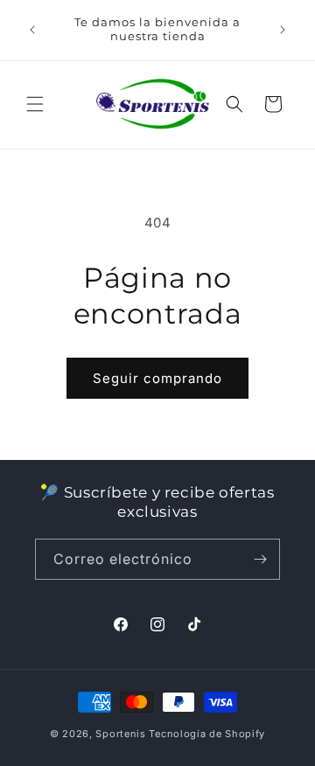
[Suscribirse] (260, 559)
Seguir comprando (157, 378)
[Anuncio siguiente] (282, 29)
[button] (35, 104)
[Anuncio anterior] (32, 29)
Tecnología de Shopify (207, 734)
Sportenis (120, 734)
